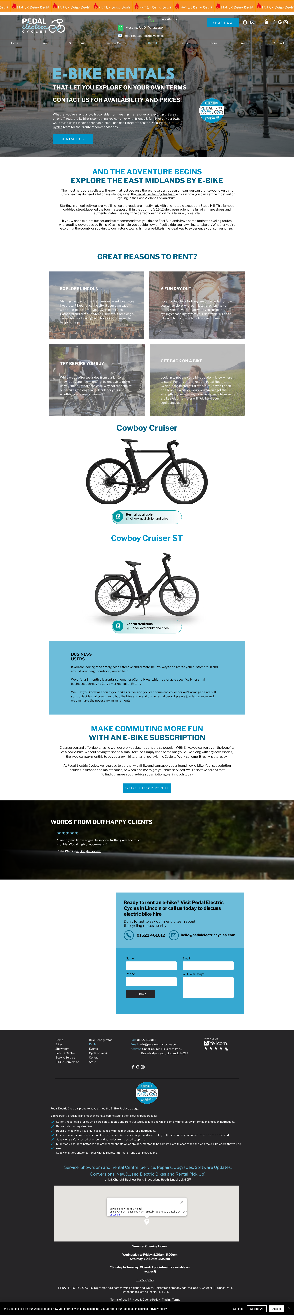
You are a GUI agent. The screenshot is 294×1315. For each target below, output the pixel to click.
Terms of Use (118, 1299)
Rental (93, 1044)
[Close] (289, 1308)
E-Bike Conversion (67, 1062)
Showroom (62, 1048)
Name (130, 958)
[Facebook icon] (274, 22)
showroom (67, 382)
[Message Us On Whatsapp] (120, 28)
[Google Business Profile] (280, 22)
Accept (276, 1309)
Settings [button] (238, 1309)
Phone (130, 974)
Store (92, 1062)
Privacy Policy (158, 1309)
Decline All (256, 1309)
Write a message (193, 974)
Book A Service (65, 1057)
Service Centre (65, 1053)
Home (59, 1040)
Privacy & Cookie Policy (144, 1299)
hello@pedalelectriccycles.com (208, 935)
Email (186, 958)
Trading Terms (171, 1299)
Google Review (90, 851)
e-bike (157, 228)
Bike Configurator (100, 1040)
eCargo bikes (141, 679)
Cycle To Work (98, 1053)
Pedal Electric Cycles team (156, 194)
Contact (94, 1057)
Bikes (59, 1044)
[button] (266, 21)
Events (93, 1048)
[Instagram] (285, 22)
